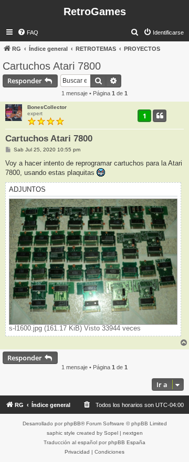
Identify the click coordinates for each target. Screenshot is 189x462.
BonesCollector (47, 107)
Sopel (111, 433)
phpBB (72, 423)
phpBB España (126, 442)
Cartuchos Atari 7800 (52, 66)
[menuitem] (27, 32)
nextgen (133, 433)
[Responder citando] (159, 115)
